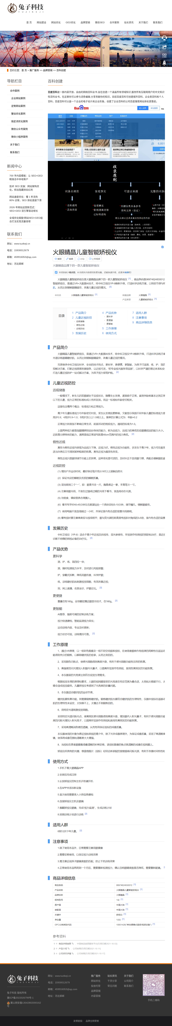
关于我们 (143, 22)
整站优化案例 (18, 113)
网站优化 (56, 22)
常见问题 (112, 986)
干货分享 (112, 980)
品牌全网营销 (92, 1021)
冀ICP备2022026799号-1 (20, 997)
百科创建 (61, 70)
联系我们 (157, 22)
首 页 (29, 22)
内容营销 (95, 996)
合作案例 (114, 22)
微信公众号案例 (19, 129)
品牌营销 (85, 22)
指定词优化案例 (19, 121)
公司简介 (128, 980)
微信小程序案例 (19, 136)
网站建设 (41, 22)
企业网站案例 (18, 98)
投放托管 (95, 986)
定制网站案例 (18, 106)
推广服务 (34, 70)
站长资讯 (129, 22)
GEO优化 (71, 22)
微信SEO (100, 22)
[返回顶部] (164, 64)
